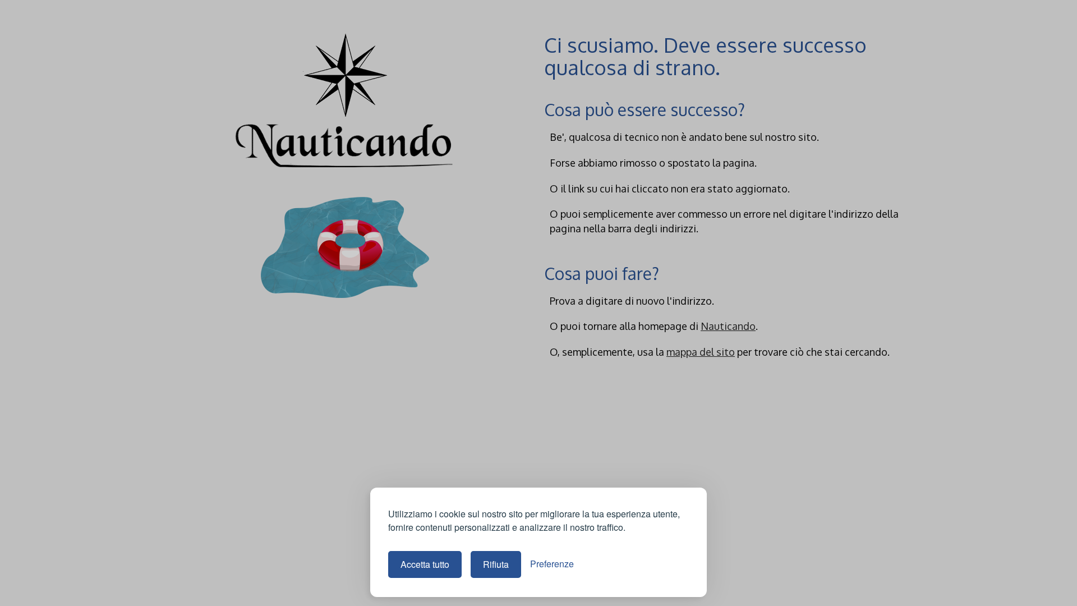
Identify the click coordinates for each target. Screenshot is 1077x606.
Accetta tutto (425, 564)
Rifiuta (496, 564)
